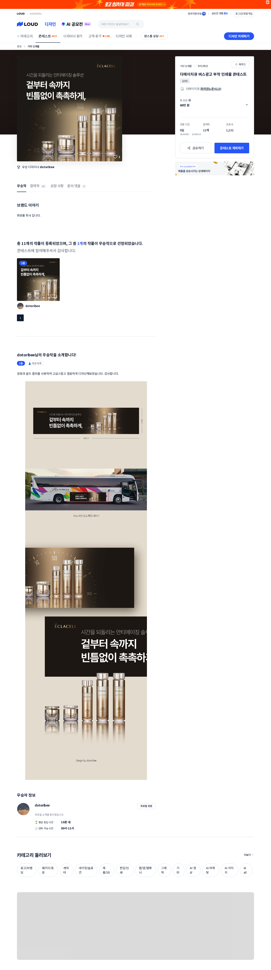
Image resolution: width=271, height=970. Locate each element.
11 (43, 186)
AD (267, 2)
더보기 (247, 854)
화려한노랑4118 (210, 88)
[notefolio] (35, 13)
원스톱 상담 (154, 36)
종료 (19, 46)
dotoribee (47, 167)
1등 (23, 263)
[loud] (21, 14)
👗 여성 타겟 (34, 363)
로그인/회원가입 (243, 13)
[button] (214, 103)
